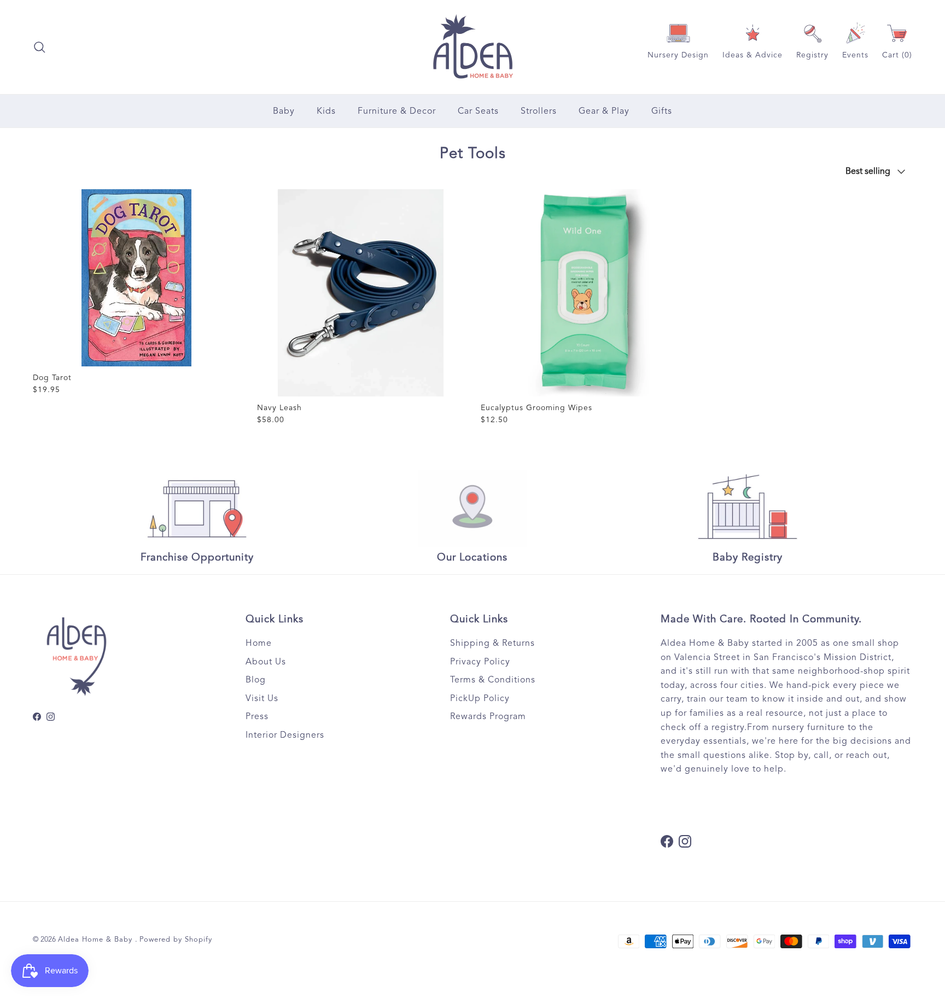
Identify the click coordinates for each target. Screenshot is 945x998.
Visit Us (262, 698)
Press (257, 716)
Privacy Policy (480, 661)
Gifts (661, 111)
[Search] (39, 47)
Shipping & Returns (492, 643)
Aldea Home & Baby (96, 939)
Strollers (539, 111)
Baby (284, 111)
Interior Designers (285, 734)
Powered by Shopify (175, 939)
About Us (266, 661)
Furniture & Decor (397, 111)
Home (259, 643)
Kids (326, 111)
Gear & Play (604, 111)
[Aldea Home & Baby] (472, 47)
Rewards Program (488, 716)
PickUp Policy (480, 698)
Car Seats (478, 111)
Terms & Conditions (492, 679)
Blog (256, 679)
